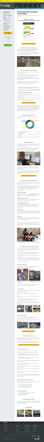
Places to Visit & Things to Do (17, 6)
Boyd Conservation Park (27, 427)
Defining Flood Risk (6, 27)
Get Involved (32, 6)
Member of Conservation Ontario (7, 438)
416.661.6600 (6, 429)
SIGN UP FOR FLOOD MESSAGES (8, 33)
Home (18, 15)
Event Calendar (34, 427)
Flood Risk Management (26, 15)
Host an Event (34, 428)
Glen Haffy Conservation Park (27, 429)
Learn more (35, 1)
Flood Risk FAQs (6, 30)
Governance (17, 429)
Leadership (17, 428)
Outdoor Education (27, 6)
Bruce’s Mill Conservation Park (27, 428)
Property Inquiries (34, 429)
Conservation (22, 6)
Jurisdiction (17, 427)
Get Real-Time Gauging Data (7, 21)
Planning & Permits (38, 6)
